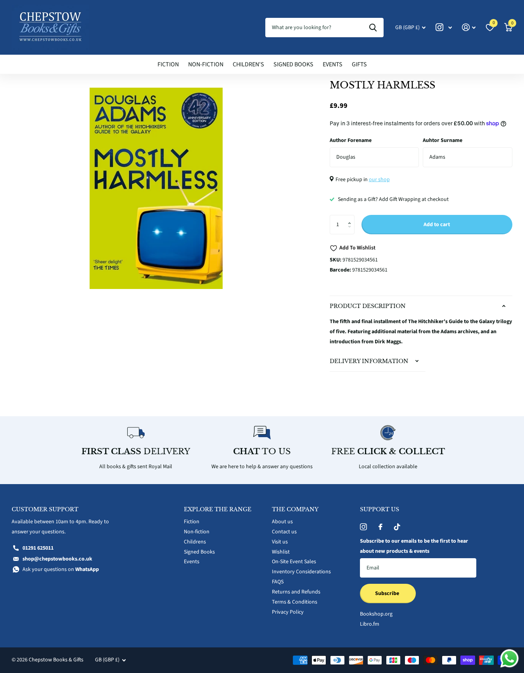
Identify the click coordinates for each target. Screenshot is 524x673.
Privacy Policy (288, 612)
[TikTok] (397, 526)
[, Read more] (443, 27)
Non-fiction (205, 64)
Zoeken (373, 27)
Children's (248, 64)
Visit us (280, 542)
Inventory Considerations (301, 572)
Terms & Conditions (294, 602)
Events (332, 64)
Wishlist (281, 552)
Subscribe (387, 593)
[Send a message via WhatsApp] (509, 658)
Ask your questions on (60, 569)
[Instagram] (363, 526)
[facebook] (380, 527)
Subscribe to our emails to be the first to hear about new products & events (414, 546)
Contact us (284, 532)
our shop (379, 179)
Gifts (359, 64)
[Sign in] (469, 27)
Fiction (168, 64)
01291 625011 (38, 548)
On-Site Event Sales (294, 562)
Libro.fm (369, 624)
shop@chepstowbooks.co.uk (57, 559)
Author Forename (351, 140)
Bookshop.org (376, 614)
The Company (295, 509)
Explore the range (217, 509)
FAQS (278, 582)
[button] (351, 218)
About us (282, 522)
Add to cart (437, 224)
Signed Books (293, 64)
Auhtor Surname (442, 140)
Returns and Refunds (296, 592)
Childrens (195, 542)
